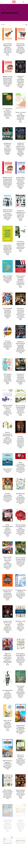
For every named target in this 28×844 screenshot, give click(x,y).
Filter (3, 24)
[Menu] (1, 1)
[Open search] (23, 2)
